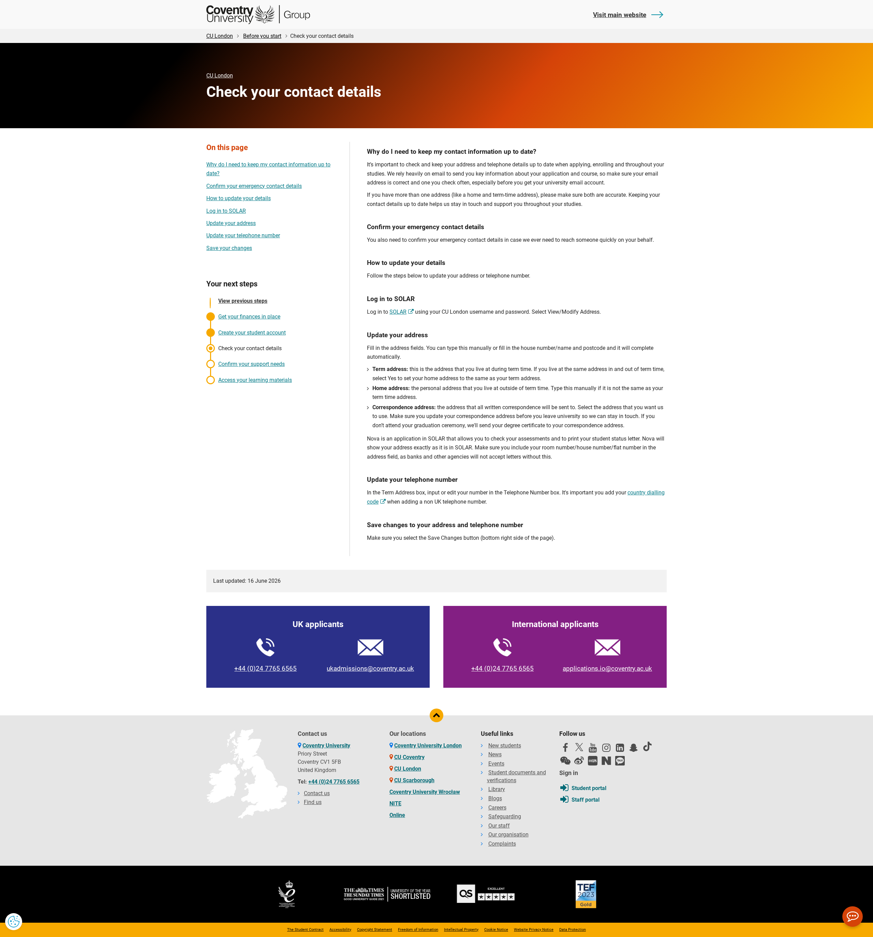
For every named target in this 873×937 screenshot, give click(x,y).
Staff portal (586, 800)
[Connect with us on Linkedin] (620, 749)
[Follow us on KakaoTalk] (620, 760)
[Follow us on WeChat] (565, 760)
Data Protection (572, 929)
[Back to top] (436, 715)
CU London (219, 36)
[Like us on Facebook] (565, 749)
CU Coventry (409, 757)
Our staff (499, 825)
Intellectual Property (461, 929)
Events (496, 763)
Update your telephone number (243, 235)
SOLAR (397, 312)
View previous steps (242, 301)
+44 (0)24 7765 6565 (265, 668)
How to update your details (238, 198)
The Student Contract (305, 929)
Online (397, 815)
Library (496, 789)
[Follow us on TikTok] (647, 746)
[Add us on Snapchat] (633, 749)
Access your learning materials (255, 380)
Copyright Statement (374, 929)
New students (504, 745)
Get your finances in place (249, 316)
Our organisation (508, 834)
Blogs (495, 798)
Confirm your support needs (251, 364)
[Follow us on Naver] (606, 760)
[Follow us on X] (579, 747)
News (495, 754)
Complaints (502, 844)
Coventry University (326, 745)
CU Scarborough (414, 780)
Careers (497, 807)
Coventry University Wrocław (424, 792)
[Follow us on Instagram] (606, 749)
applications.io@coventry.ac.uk (607, 668)
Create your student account (252, 332)
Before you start (262, 36)
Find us (313, 802)
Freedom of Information (418, 929)
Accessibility (340, 929)
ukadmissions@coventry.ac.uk (370, 668)
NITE (395, 803)
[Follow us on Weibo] (579, 760)
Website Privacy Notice (533, 929)
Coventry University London (428, 745)
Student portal (589, 788)
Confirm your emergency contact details (254, 186)
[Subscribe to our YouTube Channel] (593, 749)
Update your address (231, 223)
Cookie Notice (496, 929)
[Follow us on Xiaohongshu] (593, 760)
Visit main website (619, 15)
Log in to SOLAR (226, 211)
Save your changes (229, 248)
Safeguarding (504, 816)
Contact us (317, 793)
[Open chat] (852, 916)
